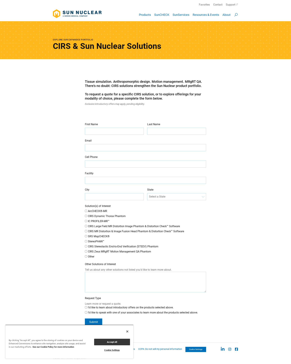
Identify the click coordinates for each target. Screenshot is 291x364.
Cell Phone (91, 157)
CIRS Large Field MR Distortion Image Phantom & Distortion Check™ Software (134, 226)
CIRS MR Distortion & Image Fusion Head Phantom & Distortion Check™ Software (136, 231)
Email (88, 140)
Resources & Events (206, 15)
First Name (91, 124)
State (150, 189)
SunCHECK (161, 15)
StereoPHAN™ (96, 241)
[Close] (127, 331)
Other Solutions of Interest (100, 264)
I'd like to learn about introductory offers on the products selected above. (130, 307)
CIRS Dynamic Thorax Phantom (107, 216)
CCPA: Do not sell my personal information (160, 349)
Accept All (112, 342)
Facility (89, 173)
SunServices (181, 15)
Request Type (93, 298)
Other (91, 256)
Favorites (204, 4)
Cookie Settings (195, 349)
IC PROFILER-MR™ (98, 221)
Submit (93, 322)
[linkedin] (222, 349)
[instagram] (229, 349)
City (87, 189)
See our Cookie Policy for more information (53, 347)
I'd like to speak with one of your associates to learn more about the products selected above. (143, 312)
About (226, 15)
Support (230, 4)
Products (145, 15)
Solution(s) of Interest (98, 206)
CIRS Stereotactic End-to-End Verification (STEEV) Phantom (123, 246)
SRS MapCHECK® (99, 236)
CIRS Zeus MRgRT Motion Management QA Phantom (119, 251)
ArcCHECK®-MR (97, 211)
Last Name (153, 124)
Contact (217, 4)
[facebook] (236, 349)
